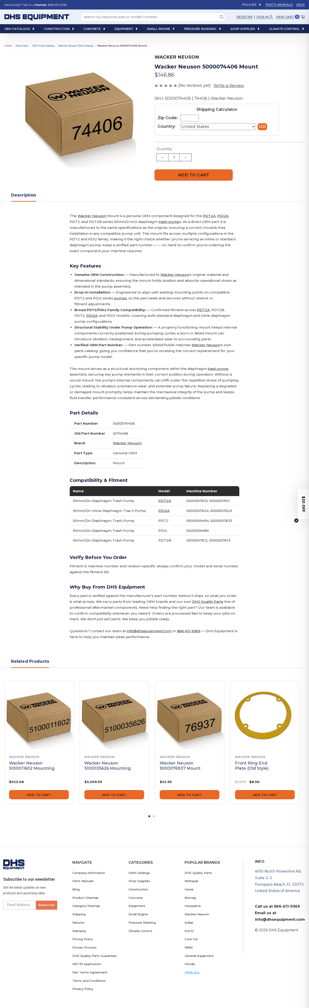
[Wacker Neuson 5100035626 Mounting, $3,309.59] (114, 715)
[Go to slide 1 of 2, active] (149, 816)
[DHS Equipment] (14, 864)
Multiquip (191, 881)
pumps (120, 298)
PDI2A (222, 216)
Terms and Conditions (89, 980)
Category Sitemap (86, 906)
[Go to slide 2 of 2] (154, 816)
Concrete (135, 897)
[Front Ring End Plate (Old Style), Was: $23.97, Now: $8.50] (265, 715)
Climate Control (140, 931)
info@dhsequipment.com (149, 631)
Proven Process (84, 947)
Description (23, 195)
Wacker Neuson (92, 216)
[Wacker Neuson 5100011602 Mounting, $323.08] (39, 715)
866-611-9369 (188, 631)
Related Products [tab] (30, 661)
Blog (76, 889)
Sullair (189, 922)
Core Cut (191, 939)
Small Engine (138, 914)
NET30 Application (86, 964)
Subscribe (46, 905)
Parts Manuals (279, 4)
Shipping (79, 914)
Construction (138, 889)
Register (244, 17)
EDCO (189, 931)
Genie (189, 889)
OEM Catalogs (139, 873)
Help (300, 4)
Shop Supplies (139, 881)
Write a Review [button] (229, 85)
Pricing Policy (82, 939)
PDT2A (209, 216)
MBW (189, 947)
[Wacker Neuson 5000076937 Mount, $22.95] (189, 715)
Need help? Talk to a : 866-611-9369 (35, 5)
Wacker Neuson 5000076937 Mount (180, 766)
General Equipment (199, 956)
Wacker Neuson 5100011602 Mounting (32, 766)
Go (262, 126)
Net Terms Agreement (89, 972)
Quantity (164, 149)
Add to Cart (39, 795)
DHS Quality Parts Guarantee (94, 956)
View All (192, 972)
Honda (190, 964)
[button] (303, 504)
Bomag (190, 897)
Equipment (136, 906)
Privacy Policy (82, 989)
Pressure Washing (142, 922)
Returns (78, 922)
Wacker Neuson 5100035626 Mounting (107, 766)
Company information (88, 873)
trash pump (169, 222)
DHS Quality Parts (207, 601)
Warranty (79, 931)
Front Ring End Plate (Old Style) (252, 766)
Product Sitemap (85, 897)
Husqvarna (193, 906)
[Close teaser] (296, 520)
